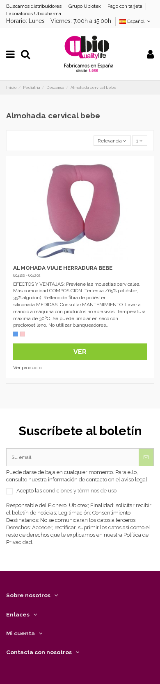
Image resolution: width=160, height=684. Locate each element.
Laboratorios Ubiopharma (33, 13)
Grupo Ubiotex (85, 6)
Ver (80, 352)
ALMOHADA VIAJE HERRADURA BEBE (62, 267)
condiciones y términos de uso (80, 491)
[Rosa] (22, 334)
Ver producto (27, 367)
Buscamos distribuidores (34, 6)
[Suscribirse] (146, 457)
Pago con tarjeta (125, 6)
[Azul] (15, 334)
